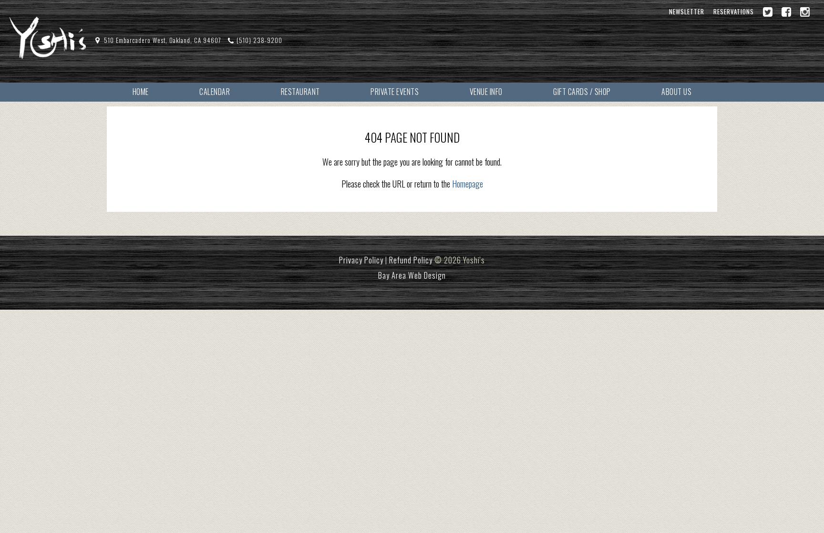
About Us (676, 91)
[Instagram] (805, 12)
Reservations (733, 11)
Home (141, 91)
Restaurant (300, 91)
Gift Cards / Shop (582, 91)
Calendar (214, 91)
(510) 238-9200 (259, 40)
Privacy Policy (361, 260)
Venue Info (486, 91)
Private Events (395, 91)
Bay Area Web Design (412, 275)
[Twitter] (767, 12)
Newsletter (686, 11)
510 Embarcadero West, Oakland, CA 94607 (162, 40)
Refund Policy (411, 260)
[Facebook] (786, 12)
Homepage (467, 184)
